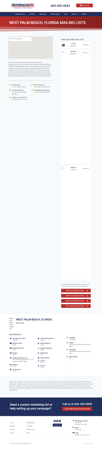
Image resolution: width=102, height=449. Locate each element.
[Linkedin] (60, 421)
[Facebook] (55, 421)
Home (11, 422)
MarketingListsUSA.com (14, 64)
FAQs (65, 14)
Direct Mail (42, 14)
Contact (84, 14)
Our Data (32, 14)
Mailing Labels (55, 14)
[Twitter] (57, 421)
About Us (74, 14)
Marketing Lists (20, 14)
